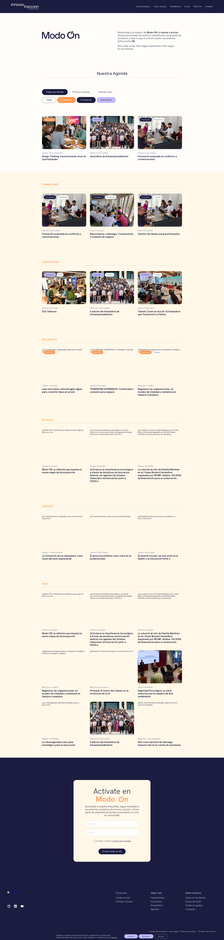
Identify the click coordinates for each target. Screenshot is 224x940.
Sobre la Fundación (195, 897)
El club (187, 6)
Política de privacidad (158, 931)
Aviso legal (173, 931)
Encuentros (157, 905)
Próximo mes (105, 92)
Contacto (209, 6)
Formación (156, 901)
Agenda (155, 909)
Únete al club (123, 897)
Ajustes (161, 936)
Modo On (197, 6)
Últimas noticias (124, 901)
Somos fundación (143, 6)
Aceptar (131, 936)
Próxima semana (81, 92)
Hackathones (175, 6)
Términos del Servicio (207, 931)
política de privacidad (122, 841)
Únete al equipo (193, 905)
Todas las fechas (55, 92)
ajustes (114, 937)
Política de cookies (188, 931)
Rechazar (146, 936)
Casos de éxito (160, 6)
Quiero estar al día (112, 851)
